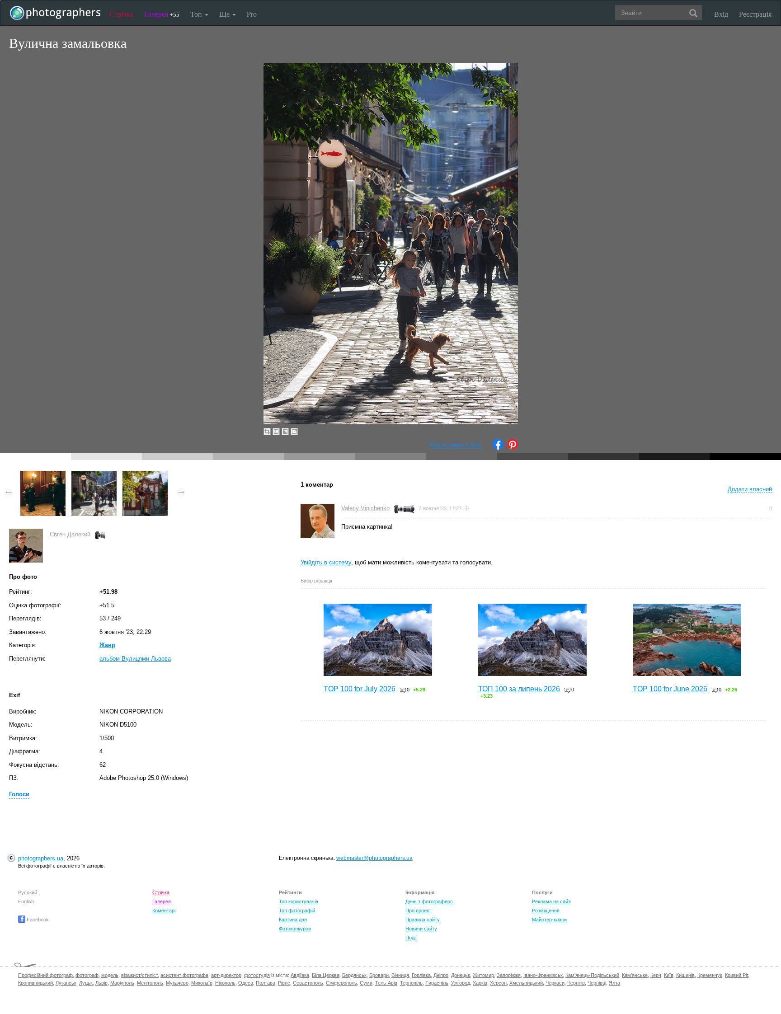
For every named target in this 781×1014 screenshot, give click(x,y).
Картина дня (293, 919)
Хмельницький (526, 983)
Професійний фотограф (45, 975)
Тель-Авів (386, 983)
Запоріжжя (509, 975)
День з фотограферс (429, 901)
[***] (43, 475)
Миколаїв (201, 983)
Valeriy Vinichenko (365, 508)
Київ (668, 975)
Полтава (265, 983)
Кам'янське (635, 975)
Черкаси (555, 983)
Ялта (614, 983)
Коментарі (163, 910)
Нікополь (225, 983)
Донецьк (460, 975)
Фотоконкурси (295, 928)
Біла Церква (325, 975)
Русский (27, 892)
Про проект (418, 910)
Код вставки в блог (456, 444)
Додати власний (750, 489)
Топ (197, 14)
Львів (101, 983)
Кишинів (685, 975)
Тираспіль (436, 983)
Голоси (19, 794)
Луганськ (66, 983)
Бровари (379, 975)
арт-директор (226, 975)
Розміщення (546, 910)
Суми (366, 983)
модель (109, 975)
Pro (252, 14)
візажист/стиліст (139, 975)
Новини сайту (421, 928)
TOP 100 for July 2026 (359, 689)
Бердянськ (354, 975)
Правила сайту (422, 919)
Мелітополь (150, 983)
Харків (480, 983)
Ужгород (460, 983)
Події (411, 937)
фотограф (87, 975)
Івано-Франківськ (543, 975)
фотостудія (257, 975)
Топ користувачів (298, 901)
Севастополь (308, 983)
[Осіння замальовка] (145, 475)
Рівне (284, 983)
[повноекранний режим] (294, 431)
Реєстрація (755, 14)
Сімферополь (341, 983)
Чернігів (576, 983)
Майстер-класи (549, 919)
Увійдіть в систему (326, 562)
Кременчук (709, 975)
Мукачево (177, 983)
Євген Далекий (70, 534)
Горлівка (421, 975)
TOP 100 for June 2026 (670, 689)
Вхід (721, 14)
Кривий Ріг (736, 975)
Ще (225, 14)
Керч (655, 975)
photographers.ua (40, 858)
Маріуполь (122, 983)
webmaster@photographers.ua (374, 858)
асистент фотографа (184, 975)
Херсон (498, 983)
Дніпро (440, 975)
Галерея (161, 14)
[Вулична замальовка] (94, 475)
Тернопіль (411, 983)
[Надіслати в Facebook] (498, 447)
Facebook (37, 919)
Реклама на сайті (551, 901)
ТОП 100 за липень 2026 (519, 689)
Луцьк (86, 983)
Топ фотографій (297, 910)
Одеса (245, 983)
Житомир (483, 975)
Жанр (107, 645)
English (26, 901)
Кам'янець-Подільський (592, 975)
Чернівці (597, 983)
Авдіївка (300, 975)
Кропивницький (35, 983)
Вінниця (400, 975)
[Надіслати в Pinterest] (512, 447)
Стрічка (121, 14)
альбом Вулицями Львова (135, 658)
